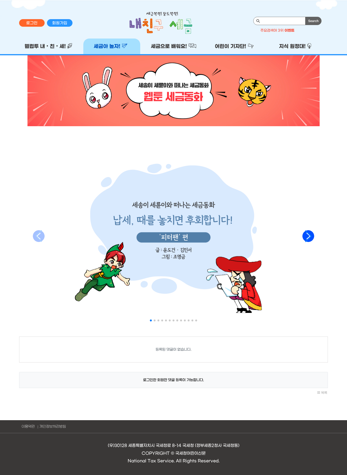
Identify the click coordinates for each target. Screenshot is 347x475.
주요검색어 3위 (277, 30)
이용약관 (28, 426)
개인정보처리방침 (52, 426)
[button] (151, 320)
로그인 (32, 23)
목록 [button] (323, 393)
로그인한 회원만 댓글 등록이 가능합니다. (173, 380)
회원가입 (59, 23)
